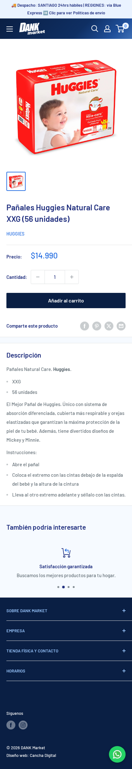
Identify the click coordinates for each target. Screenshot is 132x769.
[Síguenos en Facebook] (10, 725)
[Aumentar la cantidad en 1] (71, 277)
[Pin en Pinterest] (96, 325)
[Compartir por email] (121, 325)
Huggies (15, 233)
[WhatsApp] (117, 754)
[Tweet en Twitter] (108, 325)
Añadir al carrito (66, 300)
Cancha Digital (43, 755)
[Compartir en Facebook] (84, 325)
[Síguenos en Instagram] (23, 725)
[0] (120, 29)
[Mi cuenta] (107, 28)
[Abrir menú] (9, 29)
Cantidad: (16, 277)
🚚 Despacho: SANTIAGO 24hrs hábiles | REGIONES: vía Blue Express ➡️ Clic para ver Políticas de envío (66, 9)
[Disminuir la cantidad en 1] (38, 277)
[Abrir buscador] (94, 28)
